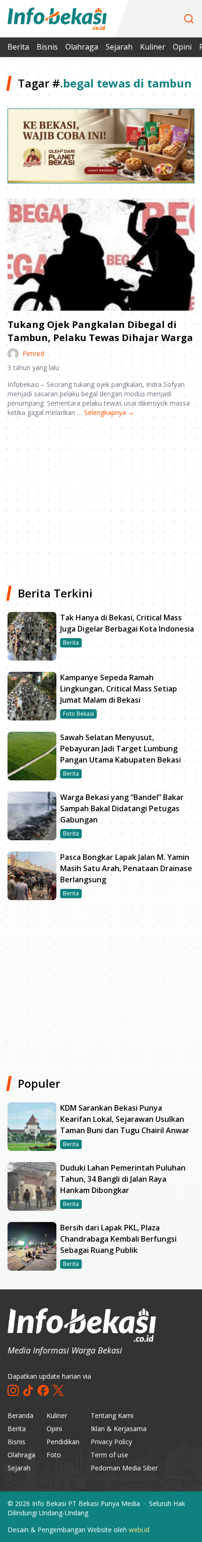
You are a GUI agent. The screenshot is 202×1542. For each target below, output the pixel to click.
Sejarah (119, 47)
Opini (182, 47)
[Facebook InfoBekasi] (43, 1390)
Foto (54, 1454)
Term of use (109, 1454)
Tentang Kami (112, 1415)
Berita (18, 47)
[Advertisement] (101, 497)
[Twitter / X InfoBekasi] (58, 1390)
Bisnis (47, 47)
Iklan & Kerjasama (119, 1428)
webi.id (139, 1529)
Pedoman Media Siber (124, 1467)
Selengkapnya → (109, 412)
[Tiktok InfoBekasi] (28, 1390)
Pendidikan (63, 1441)
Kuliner (152, 47)
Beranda (20, 1415)
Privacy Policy (111, 1441)
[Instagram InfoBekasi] (13, 1390)
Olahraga (81, 47)
